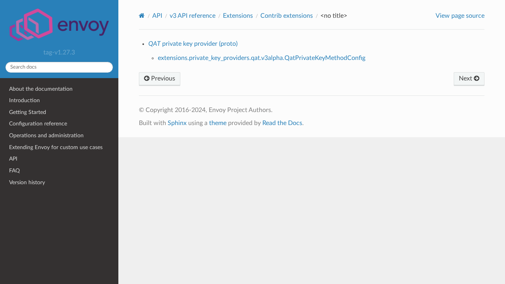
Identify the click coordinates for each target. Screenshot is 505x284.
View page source (460, 16)
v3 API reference (192, 16)
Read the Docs (282, 123)
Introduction (24, 100)
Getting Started (27, 112)
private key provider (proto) (193, 44)
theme (217, 123)
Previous (162, 78)
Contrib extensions (286, 16)
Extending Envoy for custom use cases (56, 147)
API (13, 159)
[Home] (142, 15)
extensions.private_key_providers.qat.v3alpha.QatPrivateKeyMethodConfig (261, 58)
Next (466, 78)
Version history (27, 182)
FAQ (14, 171)
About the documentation (41, 89)
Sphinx (177, 123)
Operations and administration (46, 135)
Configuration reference (38, 124)
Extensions (238, 16)
